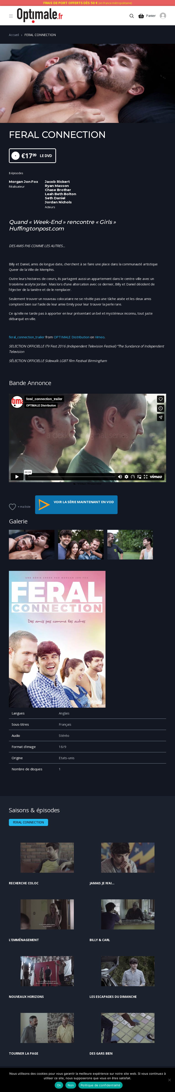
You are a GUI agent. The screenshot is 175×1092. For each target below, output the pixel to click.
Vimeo (100, 337)
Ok (59, 1085)
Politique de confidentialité (100, 1085)
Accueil (14, 35)
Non (71, 1085)
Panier (151, 15)
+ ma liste (24, 507)
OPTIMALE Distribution (72, 337)
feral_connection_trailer (26, 337)
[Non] (169, 1080)
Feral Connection (28, 822)
